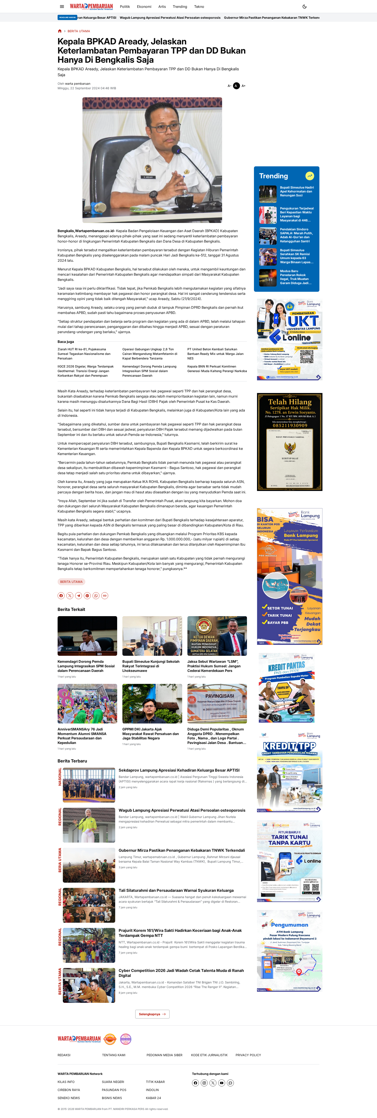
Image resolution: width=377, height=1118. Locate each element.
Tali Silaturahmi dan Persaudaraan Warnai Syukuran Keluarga (309, 17)
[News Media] (125, 1039)
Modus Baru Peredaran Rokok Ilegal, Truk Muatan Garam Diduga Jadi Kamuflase (294, 277)
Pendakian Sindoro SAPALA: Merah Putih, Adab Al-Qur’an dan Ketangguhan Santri (296, 235)
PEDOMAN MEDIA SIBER (164, 1055)
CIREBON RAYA (69, 1090)
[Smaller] (229, 85)
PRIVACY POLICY (248, 1055)
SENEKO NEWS (69, 1098)
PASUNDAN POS (114, 1090)
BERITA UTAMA (71, 581)
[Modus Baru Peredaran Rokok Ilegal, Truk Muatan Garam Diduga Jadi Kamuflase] (268, 278)
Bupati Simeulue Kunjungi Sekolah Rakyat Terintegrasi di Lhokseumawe (151, 666)
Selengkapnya (149, 1014)
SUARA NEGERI (113, 1082)
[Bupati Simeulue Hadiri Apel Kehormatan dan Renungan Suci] (268, 194)
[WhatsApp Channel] (230, 1082)
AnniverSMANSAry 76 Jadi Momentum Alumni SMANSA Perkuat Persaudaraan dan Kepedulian (82, 736)
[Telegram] (78, 595)
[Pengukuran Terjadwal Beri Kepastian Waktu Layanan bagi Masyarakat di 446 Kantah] (268, 215)
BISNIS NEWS (112, 1098)
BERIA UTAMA (60, 860)
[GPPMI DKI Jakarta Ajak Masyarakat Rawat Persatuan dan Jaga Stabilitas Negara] (152, 703)
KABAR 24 (153, 1098)
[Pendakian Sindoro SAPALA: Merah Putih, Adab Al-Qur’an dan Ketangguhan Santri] (268, 236)
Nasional (60, 777)
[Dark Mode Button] (304, 6)
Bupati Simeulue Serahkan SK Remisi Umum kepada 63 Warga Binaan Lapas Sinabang (295, 256)
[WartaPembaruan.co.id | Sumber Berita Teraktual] (91, 6)
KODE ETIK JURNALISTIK (209, 1055)
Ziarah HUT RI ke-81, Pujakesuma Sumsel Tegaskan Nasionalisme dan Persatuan (84, 353)
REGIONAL (60, 817)
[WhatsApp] (96, 595)
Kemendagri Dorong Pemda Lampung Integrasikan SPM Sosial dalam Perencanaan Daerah (149, 370)
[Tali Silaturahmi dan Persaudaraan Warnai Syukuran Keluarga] (89, 905)
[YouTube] (221, 1082)
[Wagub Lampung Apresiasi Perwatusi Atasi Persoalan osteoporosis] (89, 825)
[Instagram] (204, 1082)
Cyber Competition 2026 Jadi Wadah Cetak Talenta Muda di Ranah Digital (181, 973)
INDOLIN (152, 1090)
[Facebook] (61, 595)
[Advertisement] (286, 94)
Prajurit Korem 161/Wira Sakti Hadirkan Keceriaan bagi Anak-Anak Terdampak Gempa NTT (180, 933)
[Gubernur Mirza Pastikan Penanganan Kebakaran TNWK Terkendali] (89, 865)
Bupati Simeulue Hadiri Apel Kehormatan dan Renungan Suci (297, 191)
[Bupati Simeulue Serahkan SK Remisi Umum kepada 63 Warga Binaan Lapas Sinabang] (268, 257)
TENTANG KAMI (113, 1055)
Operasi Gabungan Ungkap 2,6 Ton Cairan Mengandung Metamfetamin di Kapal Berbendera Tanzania (149, 353)
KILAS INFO (66, 1082)
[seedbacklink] (110, 1039)
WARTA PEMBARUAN (88, 1109)
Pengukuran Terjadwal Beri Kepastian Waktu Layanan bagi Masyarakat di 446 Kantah (297, 214)
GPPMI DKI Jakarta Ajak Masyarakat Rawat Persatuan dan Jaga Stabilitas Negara (150, 733)
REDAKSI (64, 1055)
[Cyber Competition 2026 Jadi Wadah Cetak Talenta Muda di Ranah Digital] (89, 985)
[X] (69, 595)
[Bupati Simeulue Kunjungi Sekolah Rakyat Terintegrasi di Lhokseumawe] (152, 636)
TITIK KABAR (155, 1082)
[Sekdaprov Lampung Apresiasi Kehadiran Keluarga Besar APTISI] (89, 785)
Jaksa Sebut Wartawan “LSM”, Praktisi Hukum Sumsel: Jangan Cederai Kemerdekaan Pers (214, 666)
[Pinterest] (87, 595)
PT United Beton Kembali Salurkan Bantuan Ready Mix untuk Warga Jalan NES (215, 353)
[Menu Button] (62, 6)
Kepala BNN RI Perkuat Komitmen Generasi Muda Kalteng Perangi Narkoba (217, 368)
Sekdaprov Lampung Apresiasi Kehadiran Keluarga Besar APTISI (179, 770)
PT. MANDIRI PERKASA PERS (126, 1109)
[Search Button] (315, 6)
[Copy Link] (104, 595)
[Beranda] (60, 31)
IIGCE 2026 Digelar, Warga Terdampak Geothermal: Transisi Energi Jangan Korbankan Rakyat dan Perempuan (86, 370)
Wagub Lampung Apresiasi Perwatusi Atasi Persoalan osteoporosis (106, 17)
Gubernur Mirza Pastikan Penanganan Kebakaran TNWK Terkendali (210, 17)
